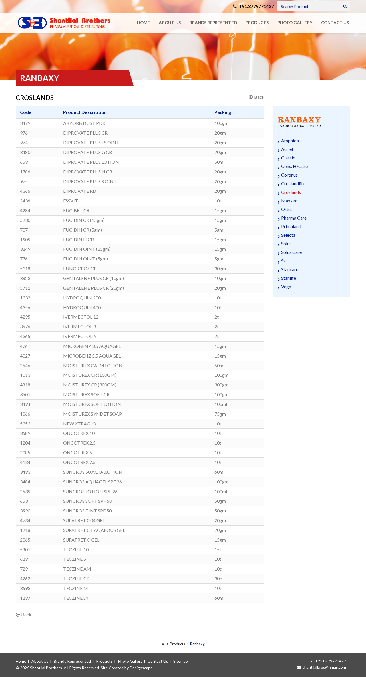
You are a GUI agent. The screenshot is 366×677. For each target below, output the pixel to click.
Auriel (287, 149)
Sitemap (180, 661)
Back (259, 97)
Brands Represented (213, 22)
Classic (288, 157)
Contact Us (335, 22)
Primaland (291, 226)
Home (143, 22)
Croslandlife (293, 183)
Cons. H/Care (294, 166)
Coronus (289, 174)
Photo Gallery (295, 22)
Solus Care (291, 252)
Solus (286, 243)
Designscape (141, 667)
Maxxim (289, 200)
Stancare (289, 269)
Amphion (290, 140)
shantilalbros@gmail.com (324, 667)
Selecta (288, 235)
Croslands (291, 192)
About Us (170, 22)
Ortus (287, 209)
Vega (286, 286)
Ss (283, 260)
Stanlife (288, 278)
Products (257, 22)
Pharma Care (294, 217)
